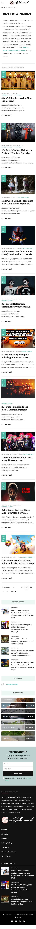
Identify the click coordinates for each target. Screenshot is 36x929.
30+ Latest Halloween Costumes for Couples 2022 (16, 305)
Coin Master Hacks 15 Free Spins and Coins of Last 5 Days (17, 562)
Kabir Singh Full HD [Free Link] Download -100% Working (15, 513)
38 (8, 591)
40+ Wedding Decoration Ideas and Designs (16, 99)
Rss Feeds (5, 847)
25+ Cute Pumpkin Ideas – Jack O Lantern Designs (15, 408)
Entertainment (7, 95)
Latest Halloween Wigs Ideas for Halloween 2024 (17, 459)
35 (31, 587)
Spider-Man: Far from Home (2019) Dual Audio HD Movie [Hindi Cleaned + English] (16, 254)
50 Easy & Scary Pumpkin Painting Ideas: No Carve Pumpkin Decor (15, 357)
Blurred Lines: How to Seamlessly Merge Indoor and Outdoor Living (22, 641)
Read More (6, 115)
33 (22, 587)
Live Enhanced (12, 684)
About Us (4, 834)
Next (13, 591)
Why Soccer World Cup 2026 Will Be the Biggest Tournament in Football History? (21, 628)
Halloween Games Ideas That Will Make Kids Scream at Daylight (17, 204)
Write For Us (6, 856)
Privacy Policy (6, 843)
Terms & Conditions (8, 852)
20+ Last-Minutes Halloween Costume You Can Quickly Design (17, 153)
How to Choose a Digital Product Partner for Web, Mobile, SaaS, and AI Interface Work (22, 614)
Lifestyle (18, 95)
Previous (7, 587)
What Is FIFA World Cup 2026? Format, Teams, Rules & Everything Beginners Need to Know (22, 666)
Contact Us (5, 839)
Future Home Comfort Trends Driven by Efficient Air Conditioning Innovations (22, 653)
